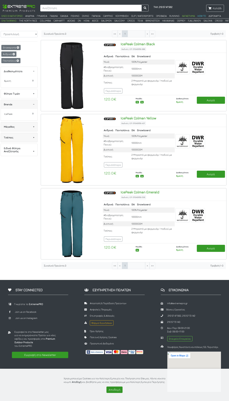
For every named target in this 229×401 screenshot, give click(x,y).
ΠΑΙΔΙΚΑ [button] (54, 16)
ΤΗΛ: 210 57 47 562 (163, 7)
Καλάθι (217, 8)
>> (152, 33)
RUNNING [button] (174, 16)
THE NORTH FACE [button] (28, 20)
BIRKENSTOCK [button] (153, 20)
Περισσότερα (113, 90)
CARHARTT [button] (59, 20)
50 (137, 102)
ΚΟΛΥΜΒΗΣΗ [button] (122, 16)
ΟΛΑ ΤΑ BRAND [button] (8, 20)
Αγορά (211, 100)
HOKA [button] (86, 20)
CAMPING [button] (108, 16)
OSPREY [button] (181, 20)
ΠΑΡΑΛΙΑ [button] (96, 16)
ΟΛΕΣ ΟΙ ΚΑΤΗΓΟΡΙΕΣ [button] (12, 16)
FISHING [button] (75, 16)
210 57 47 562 (174, 315)
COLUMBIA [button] (45, 20)
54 (142, 102)
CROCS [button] (131, 20)
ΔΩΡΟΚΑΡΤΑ (215, 16)
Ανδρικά (8, 54)
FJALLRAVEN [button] (194, 20)
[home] (19, 8)
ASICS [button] (95, 20)
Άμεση (7, 81)
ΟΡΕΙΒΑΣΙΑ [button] (161, 16)
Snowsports (10, 47)
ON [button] (79, 20)
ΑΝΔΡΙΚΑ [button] (29, 16)
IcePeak (8, 114)
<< (114, 33)
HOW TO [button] (201, 16)
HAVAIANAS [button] (168, 20)
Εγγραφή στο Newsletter (40, 354)
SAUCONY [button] (119, 20)
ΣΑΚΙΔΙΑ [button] (64, 16)
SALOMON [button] (106, 20)
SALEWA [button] (208, 20)
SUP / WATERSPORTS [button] (142, 16)
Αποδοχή (114, 389)
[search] (145, 8)
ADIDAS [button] (71, 20)
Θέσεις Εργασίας (175, 309)
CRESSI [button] (219, 20)
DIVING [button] (85, 16)
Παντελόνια (10, 60)
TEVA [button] (140, 20)
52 (137, 176)
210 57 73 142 (188, 315)
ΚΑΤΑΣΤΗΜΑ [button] (188, 16)
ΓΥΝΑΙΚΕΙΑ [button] (42, 16)
